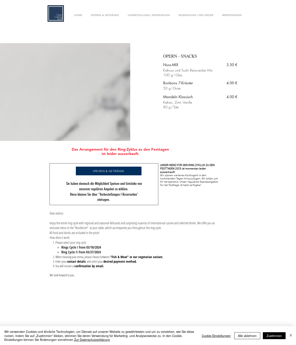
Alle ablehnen (247, 336)
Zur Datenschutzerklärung (92, 339)
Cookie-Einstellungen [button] (216, 336)
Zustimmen (274, 336)
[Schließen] (290, 336)
